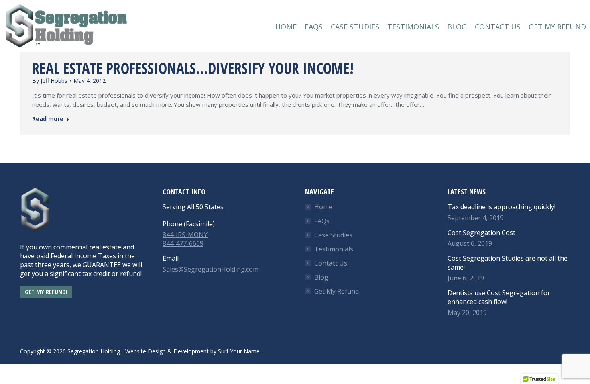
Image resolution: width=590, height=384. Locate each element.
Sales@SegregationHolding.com (210, 269)
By (49, 80)
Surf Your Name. (239, 351)
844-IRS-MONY (185, 234)
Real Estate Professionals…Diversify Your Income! (193, 68)
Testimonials (333, 249)
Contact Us (330, 263)
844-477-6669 (183, 243)
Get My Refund (336, 291)
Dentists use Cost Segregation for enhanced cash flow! (499, 297)
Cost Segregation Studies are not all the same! (508, 263)
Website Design (145, 351)
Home (323, 206)
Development (191, 351)
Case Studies (333, 235)
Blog (321, 277)
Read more (47, 119)
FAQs (322, 221)
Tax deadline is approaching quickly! (501, 206)
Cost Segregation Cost (481, 232)
